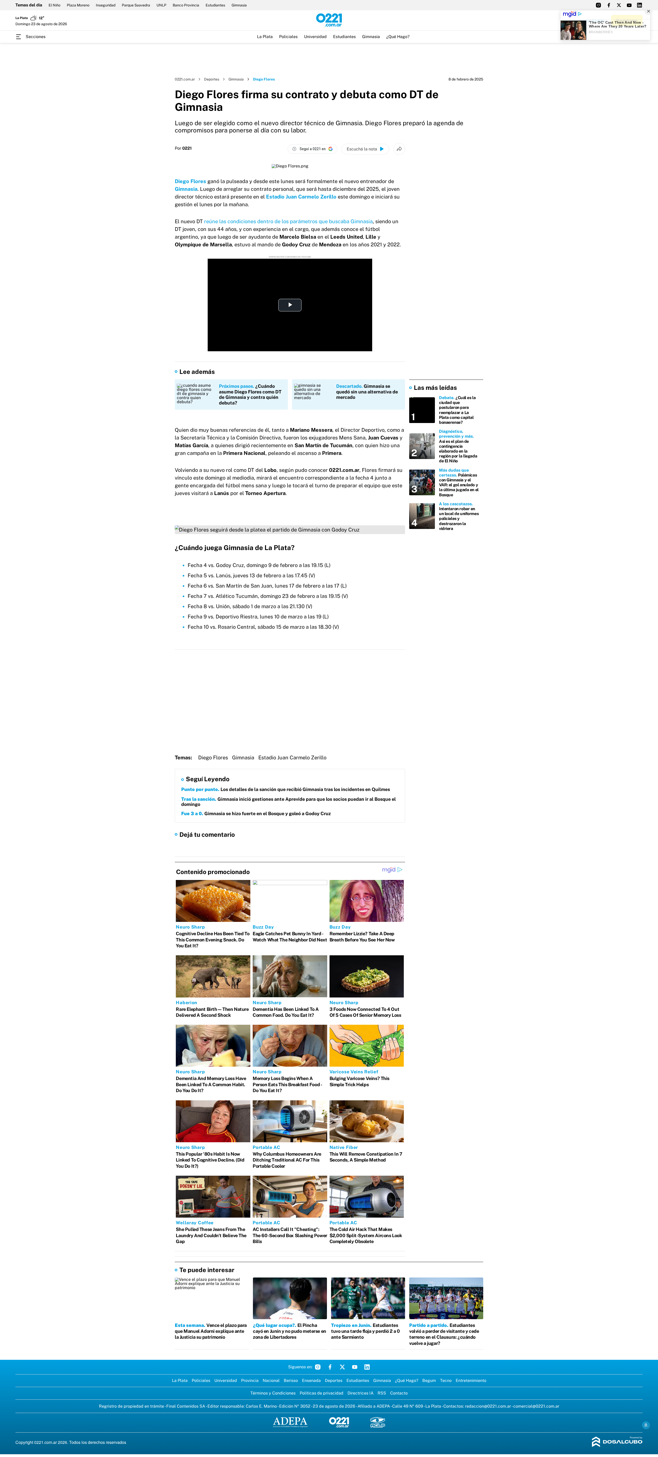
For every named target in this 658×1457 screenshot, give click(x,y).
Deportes (211, 79)
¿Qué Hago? (397, 36)
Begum (429, 1380)
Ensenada (311, 1380)
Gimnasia (239, 5)
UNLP (161, 5)
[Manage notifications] (646, 1425)
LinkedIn (367, 1367)
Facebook (330, 1367)
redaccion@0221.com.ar (488, 1406)
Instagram (318, 1367)
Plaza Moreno (78, 5)
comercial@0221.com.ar (536, 1406)
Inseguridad (105, 5)
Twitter (342, 1367)
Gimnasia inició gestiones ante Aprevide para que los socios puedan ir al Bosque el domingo (288, 801)
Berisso (291, 1380)
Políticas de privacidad (321, 1393)
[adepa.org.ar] (290, 1422)
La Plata (265, 36)
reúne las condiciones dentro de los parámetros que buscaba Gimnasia (288, 221)
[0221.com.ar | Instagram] (598, 5)
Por (183, 148)
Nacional (271, 1380)
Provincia (250, 1380)
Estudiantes (215, 5)
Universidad (315, 36)
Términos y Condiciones (273, 1393)
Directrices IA (360, 1393)
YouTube (355, 1367)
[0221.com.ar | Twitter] (619, 5)
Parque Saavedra (136, 5)
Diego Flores (190, 181)
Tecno (446, 1380)
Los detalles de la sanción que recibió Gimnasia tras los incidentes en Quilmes (285, 789)
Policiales (288, 36)
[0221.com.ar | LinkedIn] (639, 5)
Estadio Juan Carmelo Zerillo (301, 197)
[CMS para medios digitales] (617, 1442)
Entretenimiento (471, 1380)
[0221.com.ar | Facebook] (609, 5)
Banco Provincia (186, 5)
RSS (382, 1393)
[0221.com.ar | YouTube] (629, 5)
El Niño (54, 5)
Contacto (399, 1393)
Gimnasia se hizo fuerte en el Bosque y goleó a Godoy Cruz (256, 813)
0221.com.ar (185, 79)
